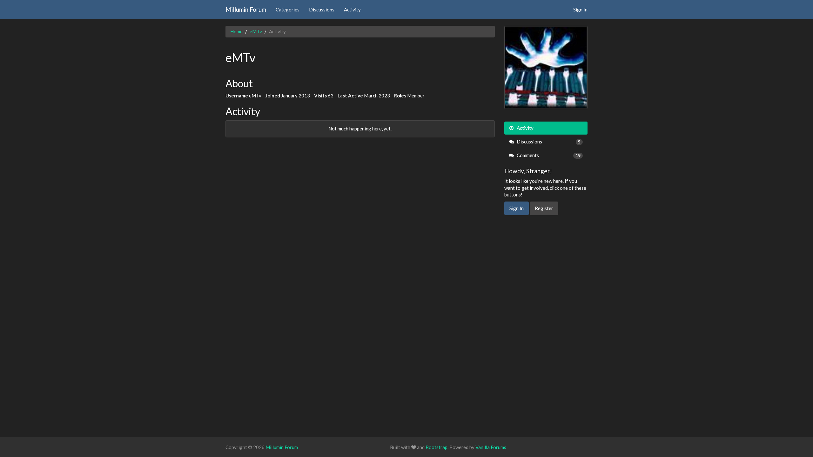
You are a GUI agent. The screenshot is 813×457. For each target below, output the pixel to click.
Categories (287, 9)
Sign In (580, 9)
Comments (548, 155)
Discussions (321, 9)
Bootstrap (436, 447)
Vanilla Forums (490, 447)
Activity (352, 9)
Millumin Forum (245, 9)
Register (544, 208)
